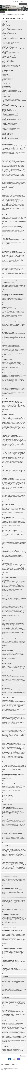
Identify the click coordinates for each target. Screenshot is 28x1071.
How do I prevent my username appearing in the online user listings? (13, 39)
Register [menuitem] (16, 1)
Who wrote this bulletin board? (8, 133)
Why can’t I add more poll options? (9, 57)
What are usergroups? (6, 87)
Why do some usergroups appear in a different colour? (12, 91)
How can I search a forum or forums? (9, 110)
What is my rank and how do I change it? (10, 47)
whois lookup (19, 1027)
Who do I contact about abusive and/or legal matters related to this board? (13, 136)
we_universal (5, 1068)
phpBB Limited (11, 1002)
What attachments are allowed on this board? (11, 128)
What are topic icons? (6, 82)
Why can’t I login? (5, 28)
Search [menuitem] (3, 11)
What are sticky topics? (6, 79)
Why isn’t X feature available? (8, 134)
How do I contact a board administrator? (10, 138)
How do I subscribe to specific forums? (9, 123)
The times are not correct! (7, 41)
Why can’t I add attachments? (8, 61)
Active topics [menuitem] (25, 4)
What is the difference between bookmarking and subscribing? (11, 120)
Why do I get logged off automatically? (9, 32)
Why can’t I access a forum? (7, 60)
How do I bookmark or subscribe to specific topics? (12, 122)
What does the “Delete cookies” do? (9, 33)
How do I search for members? (8, 114)
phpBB (5, 340)
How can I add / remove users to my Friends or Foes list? (13, 106)
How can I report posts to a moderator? (9, 64)
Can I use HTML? (5, 73)
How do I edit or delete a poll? (8, 58)
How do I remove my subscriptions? (9, 124)
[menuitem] (2, 1069)
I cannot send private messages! (8, 97)
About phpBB (16, 1005)
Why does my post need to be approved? (10, 66)
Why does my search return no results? (9, 111)
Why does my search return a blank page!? (10, 113)
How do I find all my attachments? (8, 129)
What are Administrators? (7, 85)
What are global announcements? (8, 76)
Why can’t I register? (6, 25)
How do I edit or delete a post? (8, 53)
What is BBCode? (5, 71)
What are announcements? (7, 78)
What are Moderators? (6, 86)
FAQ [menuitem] (1, 11)
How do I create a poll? (6, 56)
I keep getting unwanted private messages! (10, 99)
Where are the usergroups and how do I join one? (11, 89)
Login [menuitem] (22, 1)
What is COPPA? (5, 24)
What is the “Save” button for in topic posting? (11, 65)
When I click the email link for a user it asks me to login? (13, 48)
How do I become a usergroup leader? (9, 90)
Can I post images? (6, 75)
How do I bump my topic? (7, 68)
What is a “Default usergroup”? (8, 92)
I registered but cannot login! (7, 26)
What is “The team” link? (7, 94)
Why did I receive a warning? (7, 62)
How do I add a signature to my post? (9, 55)
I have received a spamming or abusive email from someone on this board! (14, 101)
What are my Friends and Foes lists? (9, 105)
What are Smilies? (5, 74)
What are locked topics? (6, 80)
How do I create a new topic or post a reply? (10, 52)
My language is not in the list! (7, 43)
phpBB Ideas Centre (9, 1014)
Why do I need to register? (7, 23)
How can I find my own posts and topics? (10, 115)
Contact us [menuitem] (13, 1064)
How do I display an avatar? (7, 46)
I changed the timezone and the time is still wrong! (12, 42)
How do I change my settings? (8, 37)
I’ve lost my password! (6, 30)
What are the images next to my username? (10, 44)
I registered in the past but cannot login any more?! (12, 29)
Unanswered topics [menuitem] (21, 4)
